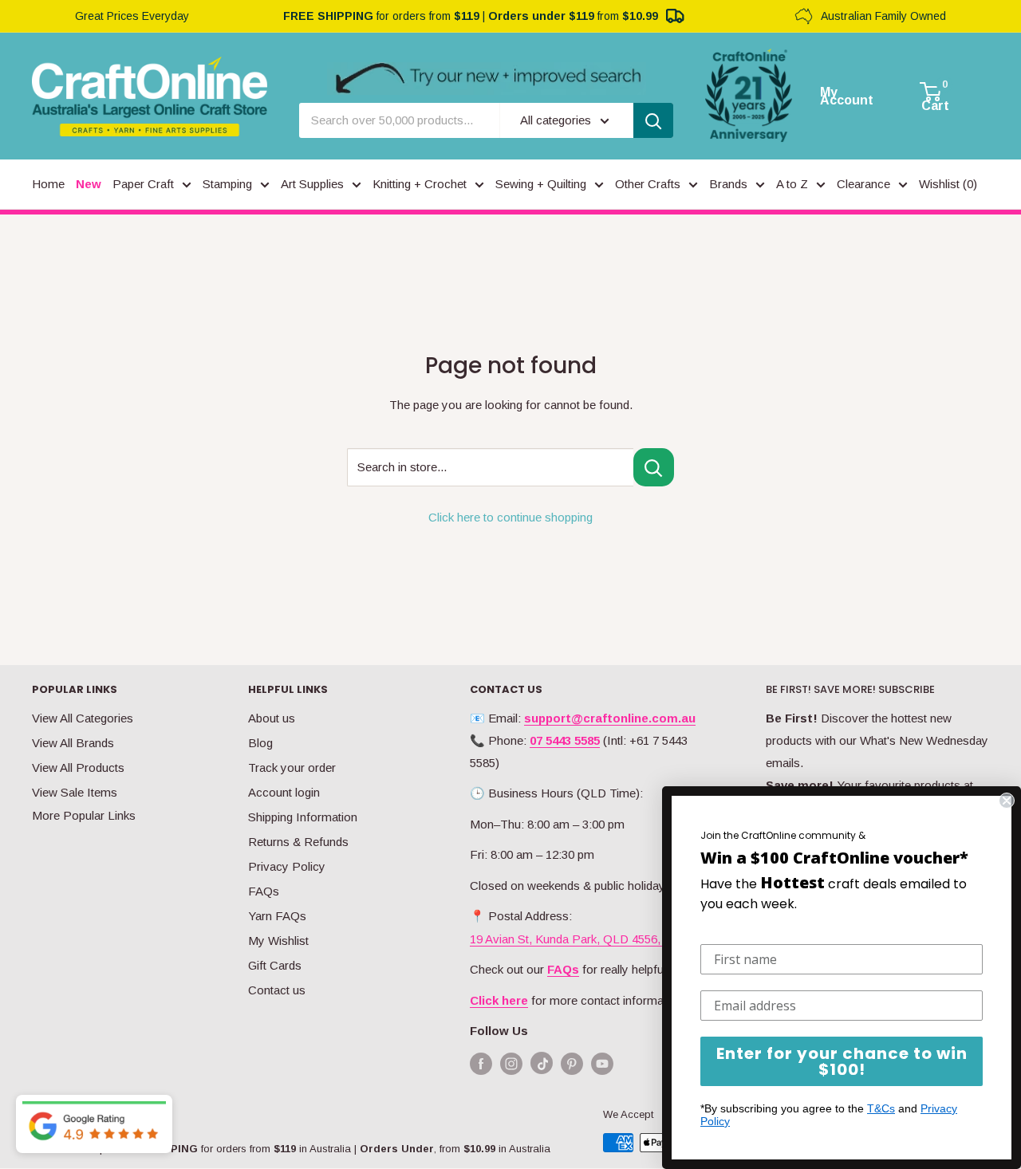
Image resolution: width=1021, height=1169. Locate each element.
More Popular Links (84, 815)
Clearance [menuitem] (863, 184)
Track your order (292, 767)
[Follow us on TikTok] (541, 1066)
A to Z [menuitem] (792, 184)
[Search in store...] (653, 467)
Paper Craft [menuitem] (143, 184)
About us (271, 718)
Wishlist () (948, 184)
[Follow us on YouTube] (602, 1063)
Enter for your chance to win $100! (842, 1061)
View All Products (78, 767)
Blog (260, 743)
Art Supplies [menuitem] (312, 184)
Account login (284, 792)
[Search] (653, 120)
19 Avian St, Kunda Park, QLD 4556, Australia (589, 939)
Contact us (277, 990)
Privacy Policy (286, 866)
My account (846, 96)
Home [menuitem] (48, 184)
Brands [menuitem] (728, 184)
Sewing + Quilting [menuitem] (540, 184)
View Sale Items (74, 792)
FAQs (263, 891)
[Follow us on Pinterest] (572, 1063)
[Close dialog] (1007, 801)
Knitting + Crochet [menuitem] (420, 184)
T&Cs (881, 1108)
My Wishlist (278, 940)
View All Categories (82, 718)
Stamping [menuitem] (227, 184)
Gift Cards (275, 965)
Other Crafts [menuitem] (647, 184)
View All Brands (73, 743)
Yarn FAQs (277, 916)
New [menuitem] (88, 184)
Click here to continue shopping (510, 517)
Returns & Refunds (298, 841)
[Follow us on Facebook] (481, 1063)
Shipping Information (302, 817)
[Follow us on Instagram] (511, 1063)
